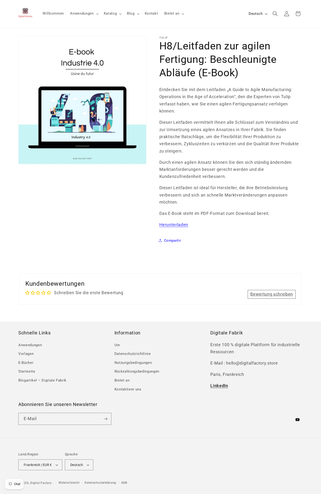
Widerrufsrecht (69, 482)
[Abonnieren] (105, 419)
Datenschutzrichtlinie (132, 354)
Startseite (26, 371)
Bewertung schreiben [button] (271, 294)
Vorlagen (26, 354)
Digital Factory (41, 483)
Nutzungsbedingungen (133, 363)
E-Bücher (25, 363)
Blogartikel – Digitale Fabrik (42, 380)
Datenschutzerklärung (100, 482)
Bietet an (122, 380)
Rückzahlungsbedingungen (136, 371)
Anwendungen (30, 345)
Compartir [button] (172, 240)
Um (117, 345)
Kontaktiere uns (127, 389)
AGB (124, 482)
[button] (84, 13)
